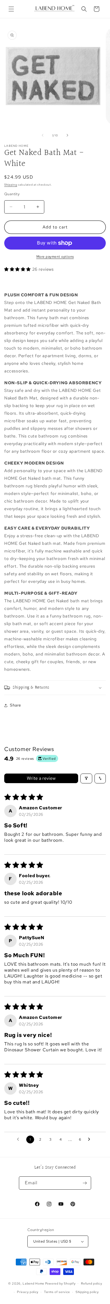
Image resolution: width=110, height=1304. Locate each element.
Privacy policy (27, 1292)
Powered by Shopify (60, 1283)
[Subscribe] (84, 1183)
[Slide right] (67, 135)
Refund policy (91, 1283)
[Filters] (86, 778)
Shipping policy (87, 1292)
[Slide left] (42, 135)
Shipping (10, 184)
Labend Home (33, 1283)
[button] (11, 9)
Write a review (41, 778)
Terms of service (57, 1292)
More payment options (55, 256)
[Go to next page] (90, 1139)
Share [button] (15, 705)
